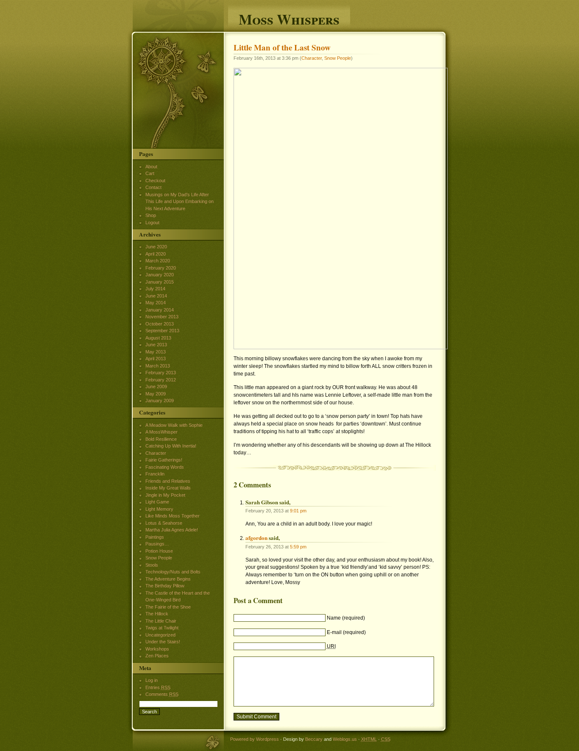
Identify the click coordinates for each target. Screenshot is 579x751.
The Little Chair (160, 620)
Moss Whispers (289, 18)
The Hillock (156, 613)
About (151, 166)
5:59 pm (298, 546)
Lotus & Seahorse (163, 523)
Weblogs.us (345, 739)
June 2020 (156, 246)
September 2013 (162, 330)
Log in (151, 680)
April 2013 (155, 358)
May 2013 (155, 351)
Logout (152, 222)
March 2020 (157, 260)
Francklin (154, 473)
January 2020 (159, 274)
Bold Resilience (161, 439)
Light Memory (159, 509)
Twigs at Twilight (161, 627)
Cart (149, 173)
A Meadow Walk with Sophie (174, 425)
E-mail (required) (346, 632)
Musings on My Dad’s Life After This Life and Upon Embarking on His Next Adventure (179, 201)
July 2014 (155, 288)
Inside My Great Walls (168, 487)
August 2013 (158, 337)
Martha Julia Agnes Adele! (171, 529)
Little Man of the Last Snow (282, 47)
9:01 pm (298, 510)
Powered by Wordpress (254, 739)
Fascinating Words (164, 467)
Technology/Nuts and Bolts (172, 571)
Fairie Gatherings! (163, 459)
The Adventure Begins (168, 578)
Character (311, 58)
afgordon (256, 538)
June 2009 (156, 386)
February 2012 (160, 379)
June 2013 (156, 344)
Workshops (157, 648)
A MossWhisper (161, 431)
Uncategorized (160, 634)
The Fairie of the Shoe (168, 606)
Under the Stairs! (162, 641)
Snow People (337, 58)
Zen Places (157, 655)
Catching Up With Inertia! (170, 445)
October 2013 (159, 323)
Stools (151, 564)
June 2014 (156, 295)
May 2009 (155, 393)
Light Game (157, 501)
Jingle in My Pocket (165, 495)
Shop (150, 215)
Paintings (154, 537)
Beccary (314, 739)
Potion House (159, 551)
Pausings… (157, 543)
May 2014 (155, 302)
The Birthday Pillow (164, 585)
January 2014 (159, 309)
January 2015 (159, 281)
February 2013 (160, 372)
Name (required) (346, 618)
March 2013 (157, 365)
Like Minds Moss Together (172, 515)
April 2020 (155, 253)
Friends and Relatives (167, 481)
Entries (157, 687)
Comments (161, 694)
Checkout (155, 180)
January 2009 (159, 400)
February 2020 (160, 267)
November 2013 (161, 316)
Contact (153, 187)
